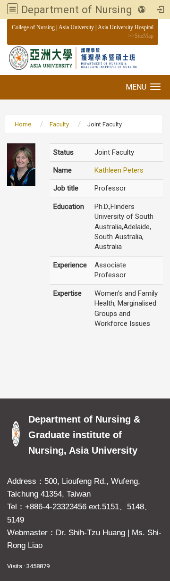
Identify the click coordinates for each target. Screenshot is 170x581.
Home (23, 124)
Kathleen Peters (119, 170)
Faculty (59, 124)
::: (7, 27)
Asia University (76, 27)
